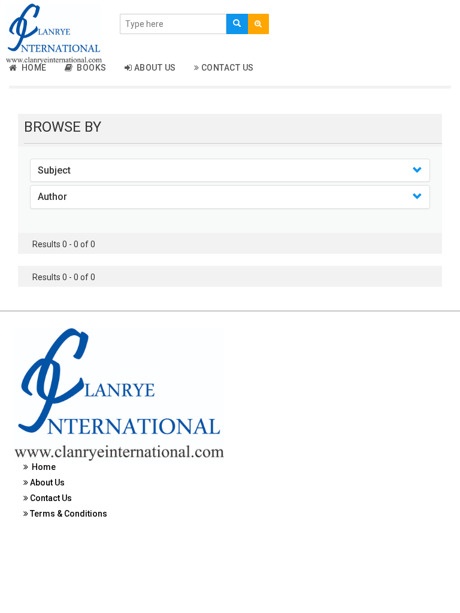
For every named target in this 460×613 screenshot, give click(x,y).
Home (32, 67)
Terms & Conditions (67, 513)
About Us (154, 67)
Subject (54, 170)
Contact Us (226, 67)
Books (89, 67)
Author (52, 196)
